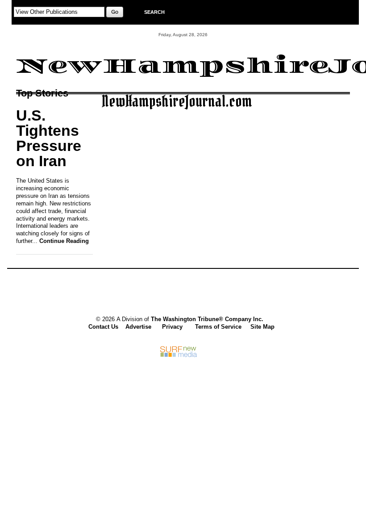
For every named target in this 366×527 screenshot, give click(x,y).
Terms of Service (218, 326)
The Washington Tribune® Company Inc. (207, 319)
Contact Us (103, 326)
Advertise (138, 326)
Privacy (172, 326)
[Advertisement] (178, 293)
